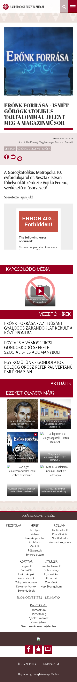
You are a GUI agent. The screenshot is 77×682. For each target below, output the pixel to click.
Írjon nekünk (27, 664)
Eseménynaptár (35, 538)
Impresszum (51, 664)
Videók (35, 534)
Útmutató (51, 578)
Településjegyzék (26, 582)
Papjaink (26, 566)
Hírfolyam (35, 530)
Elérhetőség (38, 614)
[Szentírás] (48, 649)
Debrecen (10, 148)
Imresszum (38, 609)
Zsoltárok (51, 582)
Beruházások (26, 590)
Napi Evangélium (51, 586)
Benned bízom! (35, 554)
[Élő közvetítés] (38, 649)
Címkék (35, 546)
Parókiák (26, 570)
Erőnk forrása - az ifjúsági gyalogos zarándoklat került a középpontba (38, 328)
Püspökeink (59, 534)
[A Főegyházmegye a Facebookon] (29, 649)
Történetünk (60, 530)
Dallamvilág (51, 570)
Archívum (35, 542)
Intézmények (26, 574)
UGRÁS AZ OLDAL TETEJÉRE (38, 515)
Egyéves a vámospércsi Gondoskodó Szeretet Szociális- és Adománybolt (32, 347)
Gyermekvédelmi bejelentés (38, 626)
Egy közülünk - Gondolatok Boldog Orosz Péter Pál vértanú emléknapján (38, 367)
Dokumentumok (26, 586)
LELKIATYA (52, 598)
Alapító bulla (60, 538)
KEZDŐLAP (14, 525)
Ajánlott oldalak (38, 618)
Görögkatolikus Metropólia (34, 148)
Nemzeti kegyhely (60, 542)
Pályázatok (35, 550)
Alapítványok (26, 578)
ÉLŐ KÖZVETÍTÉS (29, 598)
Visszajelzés (38, 622)
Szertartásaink (51, 566)
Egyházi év (51, 574)
